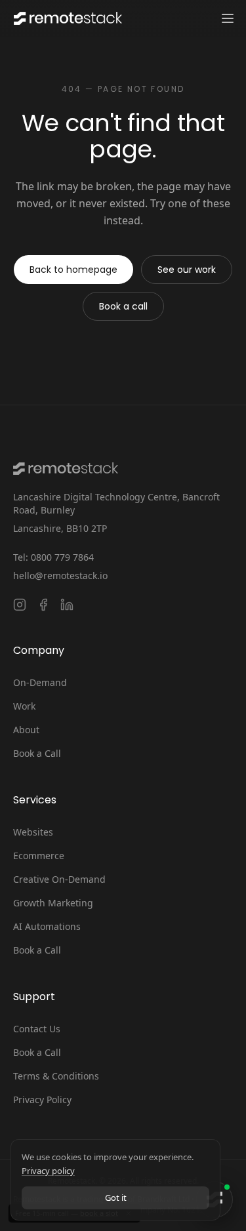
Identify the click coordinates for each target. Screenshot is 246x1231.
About (26, 729)
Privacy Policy (42, 1099)
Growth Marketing (53, 903)
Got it (116, 1197)
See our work (186, 269)
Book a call (123, 306)
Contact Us (36, 1028)
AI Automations (47, 926)
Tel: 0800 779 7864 (53, 557)
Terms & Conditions (56, 1076)
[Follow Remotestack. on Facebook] (43, 604)
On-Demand (40, 682)
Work (24, 706)
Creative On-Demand (59, 879)
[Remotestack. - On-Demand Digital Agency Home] (66, 18)
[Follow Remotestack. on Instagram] (19, 604)
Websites (33, 832)
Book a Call (37, 753)
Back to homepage (73, 269)
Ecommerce (38, 855)
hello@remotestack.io (60, 575)
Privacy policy (48, 1171)
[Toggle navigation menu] (228, 18)
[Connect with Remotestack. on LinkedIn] (66, 604)
